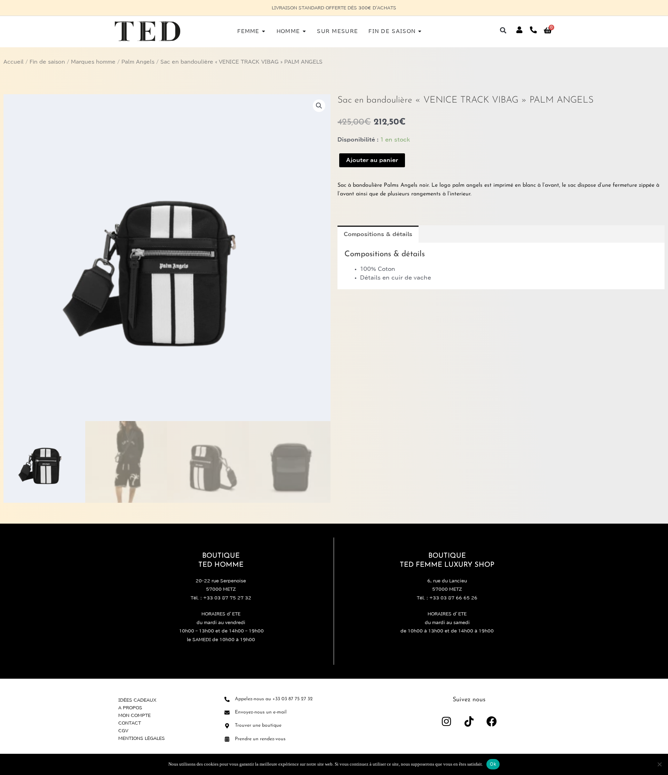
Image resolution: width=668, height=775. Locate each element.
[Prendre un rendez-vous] (227, 739)
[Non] (659, 764)
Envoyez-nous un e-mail (261, 712)
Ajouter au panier (372, 160)
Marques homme (93, 61)
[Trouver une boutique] (227, 725)
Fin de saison (47, 61)
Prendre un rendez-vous (260, 739)
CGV (123, 730)
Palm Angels (137, 61)
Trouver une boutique (258, 725)
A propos (130, 707)
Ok (493, 764)
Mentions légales (141, 738)
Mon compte (134, 715)
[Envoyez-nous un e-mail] (227, 712)
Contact (129, 723)
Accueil (13, 61)
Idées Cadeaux (137, 700)
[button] (503, 30)
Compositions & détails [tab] (378, 234)
